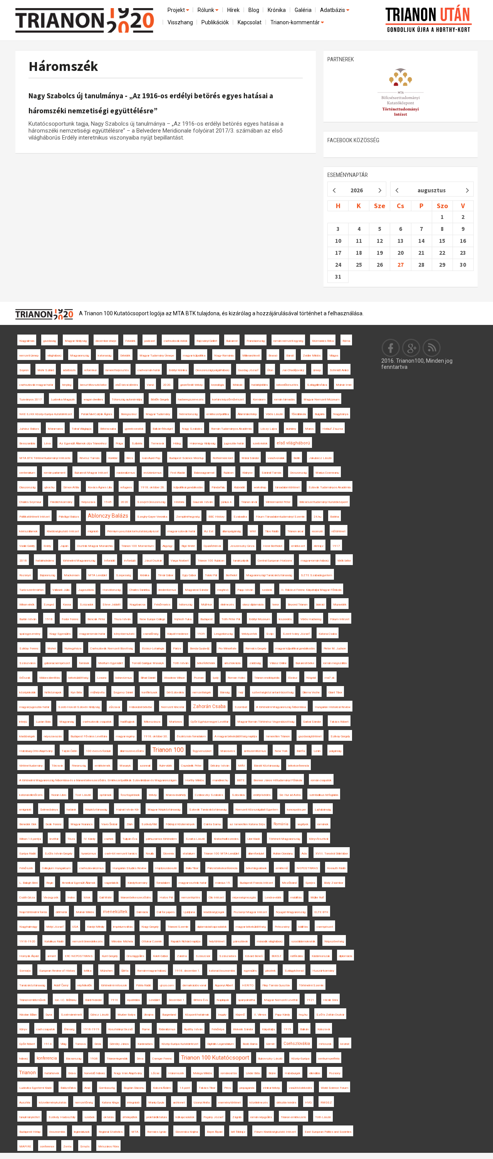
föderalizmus (167, 1029)
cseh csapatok (45, 1029)
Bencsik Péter (96, 619)
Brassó (272, 355)
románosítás (229, 1073)
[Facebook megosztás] (391, 348)
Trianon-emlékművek (32, 1000)
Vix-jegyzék (51, 897)
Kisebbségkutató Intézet (63, 531)
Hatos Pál (166, 897)
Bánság (225, 692)
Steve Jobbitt (111, 604)
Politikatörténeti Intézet (34, 516)
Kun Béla (76, 692)
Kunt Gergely (110, 956)
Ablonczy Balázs (108, 516)
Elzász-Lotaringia (153, 648)
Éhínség (69, 1029)
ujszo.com (167, 985)
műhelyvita (97, 692)
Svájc (270, 634)
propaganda (247, 1088)
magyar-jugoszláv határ (34, 707)
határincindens (45, 560)
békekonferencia (298, 765)
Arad (87, 1088)
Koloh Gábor (160, 956)
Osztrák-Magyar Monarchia (94, 546)
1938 (94, 1058)
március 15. (223, 883)
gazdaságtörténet (310, 736)
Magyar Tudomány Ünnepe (156, 355)
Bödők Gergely (160, 399)
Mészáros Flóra (108, 1146)
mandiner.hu (220, 780)
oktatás (109, 1117)
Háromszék (63, 66)
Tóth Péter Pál (230, 619)
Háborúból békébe (140, 707)
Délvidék (125, 355)
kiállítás (303, 927)
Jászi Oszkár (153, 560)
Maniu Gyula (156, 1102)
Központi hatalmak (197, 1014)
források (84, 663)
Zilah (129, 824)
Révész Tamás (89, 458)
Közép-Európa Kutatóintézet (179, 1044)
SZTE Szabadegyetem (316, 575)
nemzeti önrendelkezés (87, 941)
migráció (93, 531)
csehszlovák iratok (176, 341)
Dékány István (219, 765)
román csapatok (321, 780)
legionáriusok (82, 1132)
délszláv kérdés (286, 1102)
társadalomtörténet (287, 487)
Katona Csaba (328, 634)
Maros (309, 429)
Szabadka (240, 516)
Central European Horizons (275, 560)
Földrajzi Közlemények (180, 824)
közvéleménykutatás (52, 1102)
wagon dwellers (93, 399)
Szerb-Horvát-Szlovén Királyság (79, 707)
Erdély (47, 546)
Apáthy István (193, 1029)
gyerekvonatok (134, 429)
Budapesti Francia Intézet (256, 883)
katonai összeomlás (222, 970)
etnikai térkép (271, 1088)
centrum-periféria (328, 1058)
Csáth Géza (27, 897)
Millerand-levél (251, 355)
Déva (140, 1058)
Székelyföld (149, 824)
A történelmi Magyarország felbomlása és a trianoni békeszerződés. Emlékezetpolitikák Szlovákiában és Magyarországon (97, 780)
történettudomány (31, 765)
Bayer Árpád (214, 1132)
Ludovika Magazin (63, 399)
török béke (344, 560)
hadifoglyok (128, 721)
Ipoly (216, 678)
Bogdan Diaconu (134, 1088)
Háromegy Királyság (202, 443)
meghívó (222, 590)
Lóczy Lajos (268, 429)
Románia (280, 824)
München (106, 970)
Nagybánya (340, 414)
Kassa (67, 604)
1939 (201, 634)
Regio (49, 883)
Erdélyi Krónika (178, 370)
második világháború (269, 941)
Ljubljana (189, 912)
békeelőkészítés (287, 385)
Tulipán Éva (129, 839)
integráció (133, 1102)
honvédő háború (94, 1073)
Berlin (296, 458)
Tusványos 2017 (30, 399)
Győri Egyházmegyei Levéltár (209, 721)
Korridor (112, 458)
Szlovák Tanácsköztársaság (207, 809)
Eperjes (310, 883)
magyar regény (125, 736)
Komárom (259, 399)
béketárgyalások (256, 868)
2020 (124, 502)
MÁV (241, 765)
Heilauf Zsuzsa (332, 429)
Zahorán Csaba (209, 706)
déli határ (61, 912)
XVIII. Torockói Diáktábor (331, 853)
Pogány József (213, 1117)
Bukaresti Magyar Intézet (91, 472)
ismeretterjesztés (117, 370)
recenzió (317, 531)
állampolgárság (231, 531)
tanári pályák (241, 560)
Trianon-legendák (117, 1058)
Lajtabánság (323, 809)
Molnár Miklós (85, 912)
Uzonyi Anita (202, 1102)
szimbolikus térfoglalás (323, 795)
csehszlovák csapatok (97, 721)
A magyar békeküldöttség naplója (236, 736)
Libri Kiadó (253, 839)
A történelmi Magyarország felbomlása (281, 707)
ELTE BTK (321, 912)
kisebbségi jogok (214, 912)
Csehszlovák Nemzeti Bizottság (111, 648)
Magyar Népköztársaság (164, 809)
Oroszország (298, 472)
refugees (126, 487)
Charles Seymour (30, 502)
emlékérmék (103, 765)
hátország (185, 604)
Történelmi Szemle (311, 985)
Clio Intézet (216, 897)
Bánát (290, 355)
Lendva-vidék (273, 897)
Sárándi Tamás (271, 472)
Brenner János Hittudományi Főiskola (277, 780)
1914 (48, 1044)
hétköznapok (53, 692)
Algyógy (168, 546)
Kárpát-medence (177, 634)
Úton (270, 370)
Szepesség (123, 575)
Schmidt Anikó (339, 370)
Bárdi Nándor (93, 1000)
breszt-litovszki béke (93, 385)
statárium (189, 853)
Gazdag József (248, 370)
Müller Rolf (317, 897)
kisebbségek (27, 736)
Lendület (154, 1000)
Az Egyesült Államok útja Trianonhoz (83, 443)
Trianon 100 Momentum (137, 546)
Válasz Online (278, 663)
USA (75, 927)
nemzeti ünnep (29, 355)
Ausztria (24, 1102)
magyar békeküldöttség (251, 927)
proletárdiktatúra (156, 1117)
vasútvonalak (276, 458)
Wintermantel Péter (278, 502)
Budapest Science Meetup (186, 458)
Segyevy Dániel (123, 692)
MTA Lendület (97, 575)
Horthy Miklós (194, 780)
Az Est (208, 531)
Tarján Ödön (69, 751)
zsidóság (255, 663)
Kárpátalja (268, 1029)
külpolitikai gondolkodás (188, 487)
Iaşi (240, 692)
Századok (87, 604)
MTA (134, 1132)
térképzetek (249, 634)
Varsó (150, 385)
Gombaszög (107, 1088)
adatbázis (69, 370)
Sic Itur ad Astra (289, 795)
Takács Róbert (339, 721)
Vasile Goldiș (27, 546)
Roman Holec (236, 678)
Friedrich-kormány (61, 502)
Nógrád (311, 678)
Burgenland (169, 1014)
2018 (23, 560)
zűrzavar (114, 707)
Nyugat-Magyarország (290, 912)
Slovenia (168, 853)
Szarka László (195, 839)
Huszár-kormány (323, 970)
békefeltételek (206, 663)
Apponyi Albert (224, 985)
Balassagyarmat (204, 472)
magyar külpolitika (194, 355)
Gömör (270, 1044)
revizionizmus (152, 472)
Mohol (51, 648)
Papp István (245, 590)
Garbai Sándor (312, 721)
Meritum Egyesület (110, 663)
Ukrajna (148, 1014)
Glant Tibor (335, 692)
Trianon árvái (249, 502)
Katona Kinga (110, 1102)
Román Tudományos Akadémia (231, 429)
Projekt (177, 10)
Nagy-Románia (223, 355)
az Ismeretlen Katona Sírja (247, 824)
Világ (63, 1044)
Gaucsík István (203, 502)
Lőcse (155, 1073)
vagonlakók (111, 883)
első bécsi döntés (127, 385)
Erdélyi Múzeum (259, 619)
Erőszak (24, 678)
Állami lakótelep (247, 414)
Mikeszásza (152, 721)
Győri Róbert (27, 1044)
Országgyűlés (135, 956)
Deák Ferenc (53, 824)
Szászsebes (227, 956)
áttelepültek (130, 1117)
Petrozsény (282, 927)
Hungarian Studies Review (129, 868)
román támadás (284, 399)
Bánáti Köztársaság (266, 765)
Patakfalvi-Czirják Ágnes (96, 414)
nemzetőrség (84, 1102)
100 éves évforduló (98, 751)
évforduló (130, 560)
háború (23, 1058)
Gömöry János (119, 1044)
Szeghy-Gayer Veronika (152, 516)
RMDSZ (326, 1102)
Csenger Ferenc (162, 1058)
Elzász (292, 678)
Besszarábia (27, 443)
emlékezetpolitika (217, 414)
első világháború (293, 443)
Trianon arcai (295, 531)
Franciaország (255, 341)
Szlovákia (238, 795)
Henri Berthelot (272, 546)
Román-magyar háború (151, 970)
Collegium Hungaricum (56, 868)
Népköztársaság (96, 809)
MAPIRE (25, 1146)
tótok (87, 897)
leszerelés (285, 619)
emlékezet (298, 546)
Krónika (277, 10)
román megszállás (335, 663)
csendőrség (150, 634)
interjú (23, 721)
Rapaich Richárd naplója (185, 941)
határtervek (52, 1073)
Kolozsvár (323, 1029)
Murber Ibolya (126, 1014)
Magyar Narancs (81, 824)
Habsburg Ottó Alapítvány (36, 751)
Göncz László (100, 1014)
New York (281, 751)
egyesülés (250, 970)
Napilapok (222, 1000)
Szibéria (137, 443)
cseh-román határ (149, 370)
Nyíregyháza (72, 648)
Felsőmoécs (162, 604)
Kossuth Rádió (336, 868)
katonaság (104, 355)
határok (71, 809)
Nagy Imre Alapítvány (128, 1073)
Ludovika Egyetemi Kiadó (35, 1088)
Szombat (241, 707)
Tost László (83, 795)
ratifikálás (296, 956)
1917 (336, 546)
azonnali (145, 765)
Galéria (303, 10)
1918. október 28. (153, 487)
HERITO (247, 985)
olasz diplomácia (253, 604)
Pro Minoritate (227, 648)
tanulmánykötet (29, 1117)
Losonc (102, 678)
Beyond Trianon (297, 604)
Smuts (84, 1146)
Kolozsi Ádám (162, 1088)
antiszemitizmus (255, 751)
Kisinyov (247, 472)
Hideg (177, 443)
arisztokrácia (232, 663)
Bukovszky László (270, 1058)
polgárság (335, 751)
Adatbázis (333, 10)
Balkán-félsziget (163, 429)
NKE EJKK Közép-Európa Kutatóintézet (45, 414)
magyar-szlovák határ (181, 531)
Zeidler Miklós (311, 355)
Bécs (129, 458)
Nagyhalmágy (28, 927)
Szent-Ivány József (296, 634)
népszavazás (53, 736)
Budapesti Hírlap (29, 1132)
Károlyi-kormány (137, 883)
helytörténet (217, 941)
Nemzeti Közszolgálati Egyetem (256, 809)
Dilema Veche (311, 692)
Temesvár (157, 443)
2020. (167, 385)
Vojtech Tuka (182, 619)
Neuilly (150, 853)
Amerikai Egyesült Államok (79, 883)
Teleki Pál (211, 575)
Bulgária (319, 414)
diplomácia (345, 956)
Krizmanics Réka (323, 341)
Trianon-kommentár (295, 22)
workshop (260, 487)
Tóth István (180, 663)
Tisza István (122, 619)
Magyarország (79, 355)
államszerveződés (132, 751)
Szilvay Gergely (340, 736)
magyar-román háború (315, 560)
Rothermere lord (223, 458)
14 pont (184, 1088)
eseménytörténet (229, 1102)
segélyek (303, 824)
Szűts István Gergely (58, 853)
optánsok (106, 795)
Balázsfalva (67, 1088)
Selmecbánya (49, 809)
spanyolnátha (246, 1000)
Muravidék (340, 604)
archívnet (179, 1102)
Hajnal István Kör (127, 809)
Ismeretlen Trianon (278, 736)
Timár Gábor (165, 575)
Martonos (175, 721)
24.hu (317, 516)
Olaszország (27, 487)
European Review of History (57, 970)
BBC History (216, 516)
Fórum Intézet (339, 619)
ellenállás (314, 1073)
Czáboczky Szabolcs (209, 795)
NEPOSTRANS (307, 868)
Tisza (71, 839)
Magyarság (66, 721)
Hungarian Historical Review (332, 707)
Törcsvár (57, 765)
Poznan (199, 678)
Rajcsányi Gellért (206, 341)
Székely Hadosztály (62, 1117)
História (179, 502)
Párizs (177, 648)
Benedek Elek (28, 824)
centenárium (27, 472)
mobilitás (296, 897)
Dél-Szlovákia (175, 692)
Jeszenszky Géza (242, 546)
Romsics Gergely (256, 648)
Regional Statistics (110, 1132)
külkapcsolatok (185, 1117)
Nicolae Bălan (28, 1014)
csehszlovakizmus (91, 868)
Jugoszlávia (86, 590)
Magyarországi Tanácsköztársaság (269, 575)
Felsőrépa (217, 1029)
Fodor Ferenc (70, 619)
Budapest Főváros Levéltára (88, 736)
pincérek (270, 970)
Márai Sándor (250, 458)
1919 (287, 1029)
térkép (153, 795)
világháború (54, 355)
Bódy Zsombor (333, 883)
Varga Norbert (180, 560)
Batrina (334, 516)
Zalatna (182, 956)
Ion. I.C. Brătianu (65, 1000)
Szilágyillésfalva (317, 385)
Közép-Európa (300, 1058)
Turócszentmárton (31, 590)
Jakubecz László (320, 458)
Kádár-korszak (321, 956)
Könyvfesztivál (318, 839)
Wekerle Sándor (243, 1029)
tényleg (66, 385)
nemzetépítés (190, 897)
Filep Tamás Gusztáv (276, 985)
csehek (109, 839)
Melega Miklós (202, 1073)
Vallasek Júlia (60, 590)
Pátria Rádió (143, 985)
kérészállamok (28, 531)
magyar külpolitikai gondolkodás (295, 648)
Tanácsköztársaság (32, 985)
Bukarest (232, 341)
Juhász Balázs (29, 429)
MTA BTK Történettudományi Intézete (44, 458)
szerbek (89, 1117)
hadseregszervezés (190, 399)
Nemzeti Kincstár (172, 707)
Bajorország (47, 575)
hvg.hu (303, 1014)
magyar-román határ (92, 634)
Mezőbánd (289, 883)
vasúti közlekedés (300, 1088)
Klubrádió (239, 487)
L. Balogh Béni (28, 883)
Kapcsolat (250, 22)
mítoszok (325, 1044)
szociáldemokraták (303, 941)
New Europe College (152, 619)
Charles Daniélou (139, 590)
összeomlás (57, 1132)
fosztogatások (130, 795)
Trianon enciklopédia (266, 678)
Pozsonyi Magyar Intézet (250, 912)
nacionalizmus (126, 472)
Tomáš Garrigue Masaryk (148, 663)
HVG (308, 1102)
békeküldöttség (78, 678)
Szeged (49, 604)
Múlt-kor (206, 604)
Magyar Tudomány (158, 414)
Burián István (27, 619)
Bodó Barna (250, 1044)
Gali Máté (105, 897)
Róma (346, 341)
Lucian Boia (43, 721)
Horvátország (111, 590)
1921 (310, 1000)
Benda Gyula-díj (200, 648)
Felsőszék (26, 868)
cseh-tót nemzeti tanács (121, 853)
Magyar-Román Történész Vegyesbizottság (265, 721)
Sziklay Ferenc (29, 648)
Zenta (67, 1146)
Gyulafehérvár (212, 546)
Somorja (24, 970)
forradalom (163, 883)
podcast (149, 341)
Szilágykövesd (294, 970)
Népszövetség (334, 941)
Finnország (79, 765)
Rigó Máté (188, 546)
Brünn (272, 1073)
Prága (119, 443)
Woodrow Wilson (174, 678)
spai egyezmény (29, 634)
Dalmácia (142, 912)
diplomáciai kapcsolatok (212, 927)
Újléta (124, 970)
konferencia (47, 1058)
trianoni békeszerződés (136, 897)
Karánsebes (145, 1044)
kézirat (344, 1044)
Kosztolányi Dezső (120, 1029)
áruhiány (291, 429)
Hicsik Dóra (330, 1000)
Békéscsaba (108, 429)
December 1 (176, 1000)
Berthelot (231, 575)
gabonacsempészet (57, 663)
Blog (253, 10)
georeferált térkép (191, 385)
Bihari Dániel (148, 678)
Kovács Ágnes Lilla (100, 487)
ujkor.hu (49, 487)
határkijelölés (260, 385)
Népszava (88, 502)
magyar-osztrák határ (192, 883)
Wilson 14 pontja (30, 839)
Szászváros (27, 663)
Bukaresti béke (304, 663)
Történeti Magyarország (284, 839)
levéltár (54, 839)
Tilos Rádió (271, 531)
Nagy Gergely (150, 927)
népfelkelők (84, 985)
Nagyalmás (26, 341)
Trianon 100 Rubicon (211, 560)
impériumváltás (122, 927)
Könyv (23, 1029)
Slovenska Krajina (186, 1132)
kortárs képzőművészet (228, 399)
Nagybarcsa (137, 604)
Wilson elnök (27, 604)
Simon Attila (71, 487)
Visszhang (180, 22)
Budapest (206, 619)
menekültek (115, 911)
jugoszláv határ (234, 443)
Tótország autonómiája (127, 399)
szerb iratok (260, 443)
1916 (114, 1000)
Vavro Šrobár (109, 824)
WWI (253, 531)
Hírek (233, 10)
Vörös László (274, 414)
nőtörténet (338, 531)
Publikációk (215, 22)
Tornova (80, 1044)
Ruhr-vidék (165, 765)
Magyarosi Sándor (196, 590)
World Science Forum (334, 1088)
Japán (64, 546)
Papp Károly (282, 1014)
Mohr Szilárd (45, 370)
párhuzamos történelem (161, 839)
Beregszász (129, 414)
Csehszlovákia (296, 1043)
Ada (304, 853)
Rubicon (228, 472)
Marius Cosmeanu (327, 472)
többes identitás (49, 678)
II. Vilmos (260, 1014)
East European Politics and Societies (328, 1132)
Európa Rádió (27, 853)
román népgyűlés (261, 1117)
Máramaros (55, 429)
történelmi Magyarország (79, 560)
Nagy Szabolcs (192, 429)
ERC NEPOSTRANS (79, 956)
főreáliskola (299, 414)
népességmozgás (244, 897)
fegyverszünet (202, 751)
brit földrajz (238, 1132)
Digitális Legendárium (220, 1044)
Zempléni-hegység (188, 516)
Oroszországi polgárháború (212, 370)
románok (323, 824)
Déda (97, 1044)
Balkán (304, 1029)
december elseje (106, 341)
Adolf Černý (61, 985)
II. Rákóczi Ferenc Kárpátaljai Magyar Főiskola (311, 590)
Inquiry (222, 1014)
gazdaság (49, 341)
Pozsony (334, 1073)
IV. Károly (90, 839)
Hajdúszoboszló (166, 868)
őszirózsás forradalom (191, 736)
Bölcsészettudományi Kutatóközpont (323, 502)
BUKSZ (277, 956)
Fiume (146, 1029)
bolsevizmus (124, 678)
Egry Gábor (189, 575)
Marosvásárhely (176, 795)
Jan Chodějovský (293, 370)
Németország (188, 414)
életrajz (319, 546)
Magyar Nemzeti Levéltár (281, 1000)
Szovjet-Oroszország (151, 502)
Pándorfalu (218, 487)
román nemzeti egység (288, 341)
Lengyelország (223, 634)
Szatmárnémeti (71, 1014)
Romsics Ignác (156, 1132)
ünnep (317, 370)
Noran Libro (58, 795)
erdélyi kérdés (261, 795)
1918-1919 (91, 1029)
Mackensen (71, 575)
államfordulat (256, 853)
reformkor (90, 370)
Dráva (71, 1073)
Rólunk (206, 10)
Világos (333, 355)
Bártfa (301, 751)
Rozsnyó (25, 575)
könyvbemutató (124, 634)
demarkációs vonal (194, 985)
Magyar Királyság (76, 341)
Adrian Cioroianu (283, 853)
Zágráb (236, 1117)
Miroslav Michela (122, 941)
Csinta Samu (212, 824)
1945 (108, 502)
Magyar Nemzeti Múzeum (321, 399)
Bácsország (73, 1058)
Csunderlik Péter (191, 765)
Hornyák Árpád (29, 956)
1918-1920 (27, 941)
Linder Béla (253, 1073)
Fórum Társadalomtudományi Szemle (280, 516)
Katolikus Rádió (54, 941)
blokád (320, 604)
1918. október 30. (156, 736)
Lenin (317, 751)
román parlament (54, 472)
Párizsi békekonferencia (222, 868)
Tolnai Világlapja (81, 429)
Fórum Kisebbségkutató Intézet (275, 1132)
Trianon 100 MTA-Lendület (221, 853)
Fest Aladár (177, 472)
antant (51, 956)
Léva (47, 443)
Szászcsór (203, 956)
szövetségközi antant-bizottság (272, 692)
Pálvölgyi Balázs (69, 516)
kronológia (217, 385)
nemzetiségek (202, 692)
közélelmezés (259, 1102)
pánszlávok (240, 941)
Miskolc (238, 385)
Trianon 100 (168, 750)
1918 (49, 619)
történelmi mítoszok (114, 985)
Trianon (27, 1072)
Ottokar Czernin (152, 941)
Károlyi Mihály (95, 927)
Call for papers (165, 912)
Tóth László (323, 1117)
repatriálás (133, 1000)
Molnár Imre (344, 385)
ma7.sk (330, 678)
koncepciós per (296, 809)
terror (275, 604)
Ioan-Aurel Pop (151, 458)
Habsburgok (292, 1073)
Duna (48, 1014)
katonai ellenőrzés (30, 795)
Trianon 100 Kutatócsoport (215, 1057)
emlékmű (282, 868)
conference (47, 1146)
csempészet (325, 927)
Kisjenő (240, 1014)
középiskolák (27, 692)
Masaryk (125, 765)
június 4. (226, 502)
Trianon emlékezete (293, 1117)
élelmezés (227, 604)
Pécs (227, 1088)
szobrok (267, 590)
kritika (87, 970)
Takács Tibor (207, 1088)
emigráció (25, 809)
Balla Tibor (192, 868)
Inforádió (109, 560)
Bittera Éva (200, 1000)
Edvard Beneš (254, 956)
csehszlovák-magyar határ (36, 385)
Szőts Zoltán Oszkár (330, 1014)
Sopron (24, 370)
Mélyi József (55, 927)
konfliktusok (150, 692)
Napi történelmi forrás (33, 912)
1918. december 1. (187, 970)
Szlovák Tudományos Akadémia (329, 487)
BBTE (241, 780)
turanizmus (88, 853)
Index (71, 897)
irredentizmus (167, 590)
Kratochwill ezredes (226, 839)
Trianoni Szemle (178, 927)
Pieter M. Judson (335, 648)
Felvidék (130, 341)
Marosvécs (227, 751)
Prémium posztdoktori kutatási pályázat (133, 531)
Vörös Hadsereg (310, 619)
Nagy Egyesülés (59, 634)
